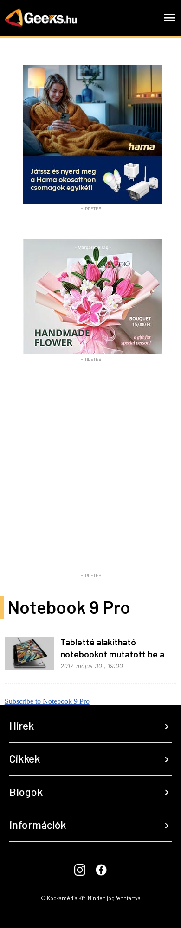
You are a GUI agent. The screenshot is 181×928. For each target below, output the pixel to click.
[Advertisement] (90, 479)
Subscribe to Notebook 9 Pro (47, 701)
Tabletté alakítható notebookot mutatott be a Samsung (112, 653)
